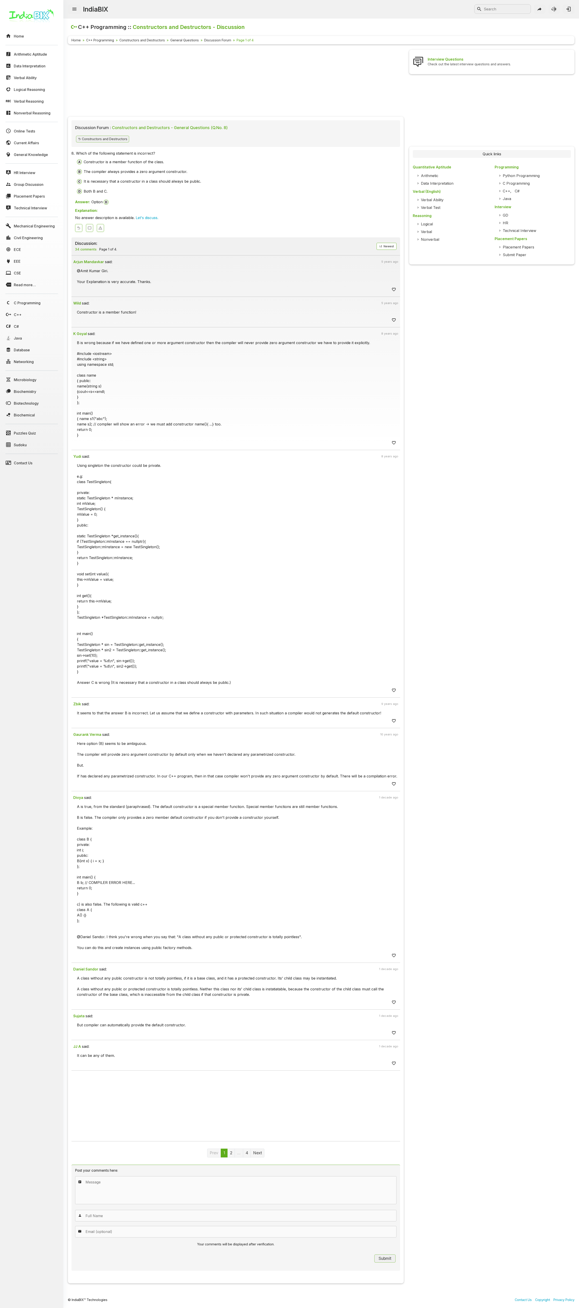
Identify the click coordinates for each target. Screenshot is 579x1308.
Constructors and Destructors (142, 40)
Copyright (542, 1300)
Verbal (426, 231)
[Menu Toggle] (74, 9)
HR (505, 223)
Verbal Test (430, 207)
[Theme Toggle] (554, 9)
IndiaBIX (95, 9)
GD (505, 215)
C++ (506, 191)
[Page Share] (540, 9)
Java (507, 198)
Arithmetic (429, 175)
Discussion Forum (217, 40)
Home (76, 40)
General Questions (184, 40)
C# (517, 191)
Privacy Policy (563, 1300)
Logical (427, 224)
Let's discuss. (147, 217)
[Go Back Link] (78, 228)
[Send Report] (100, 228)
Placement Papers (518, 247)
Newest (388, 246)
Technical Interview (519, 230)
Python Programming (521, 175)
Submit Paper (514, 255)
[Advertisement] (203, 81)
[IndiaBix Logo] (31, 17)
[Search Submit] (479, 9)
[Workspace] (89, 228)
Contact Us (523, 1300)
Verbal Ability (432, 200)
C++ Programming (100, 40)
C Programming (516, 183)
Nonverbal (430, 239)
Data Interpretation (437, 183)
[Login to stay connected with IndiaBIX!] (568, 9)
